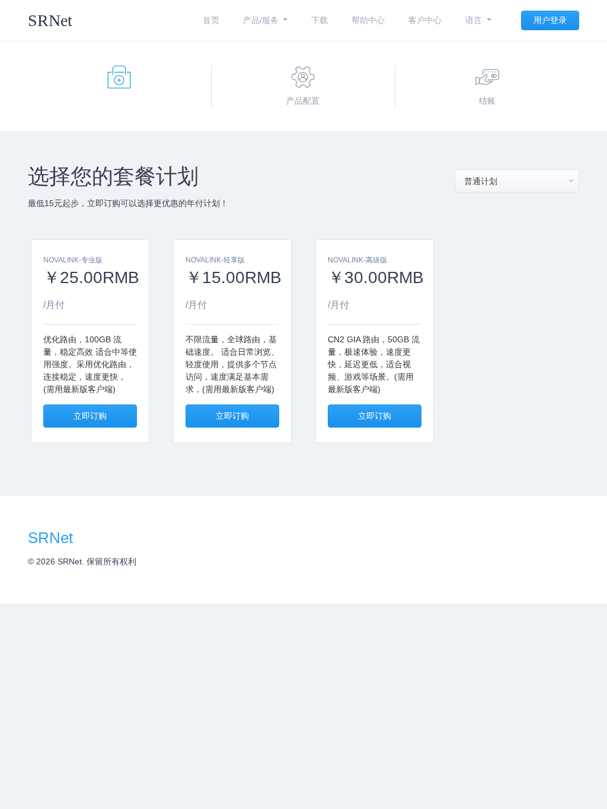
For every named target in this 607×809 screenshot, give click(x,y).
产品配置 (303, 100)
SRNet (50, 20)
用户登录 (550, 20)
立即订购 (90, 415)
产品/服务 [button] (262, 20)
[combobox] (517, 180)
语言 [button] (474, 20)
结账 (487, 100)
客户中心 (425, 20)
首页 (211, 20)
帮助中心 (368, 20)
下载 (319, 20)
